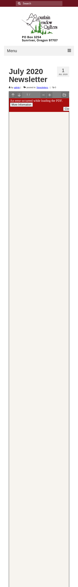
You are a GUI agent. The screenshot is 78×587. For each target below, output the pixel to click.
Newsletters (42, 87)
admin (17, 87)
